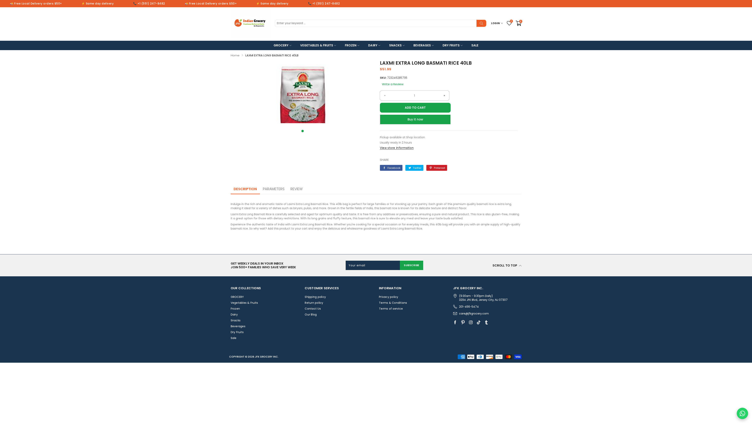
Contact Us (313, 309)
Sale (474, 45)
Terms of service (391, 309)
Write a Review (392, 84)
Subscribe (411, 265)
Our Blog (311, 314)
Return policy (314, 303)
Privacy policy (388, 297)
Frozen (350, 45)
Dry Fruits (451, 45)
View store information (397, 148)
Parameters (274, 188)
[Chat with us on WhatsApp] (742, 413)
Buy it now (415, 119)
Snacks (395, 45)
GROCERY (281, 45)
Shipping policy (315, 297)
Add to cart (415, 108)
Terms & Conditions (393, 303)
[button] (303, 131)
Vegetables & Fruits (316, 45)
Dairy (372, 45)
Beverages (422, 45)
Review (296, 188)
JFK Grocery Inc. (266, 357)
